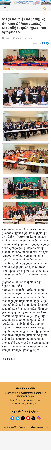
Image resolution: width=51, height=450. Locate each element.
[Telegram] (18, 418)
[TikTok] (23, 418)
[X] (33, 418)
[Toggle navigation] (5, 8)
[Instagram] (39, 418)
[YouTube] (28, 418)
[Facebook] (12, 418)
